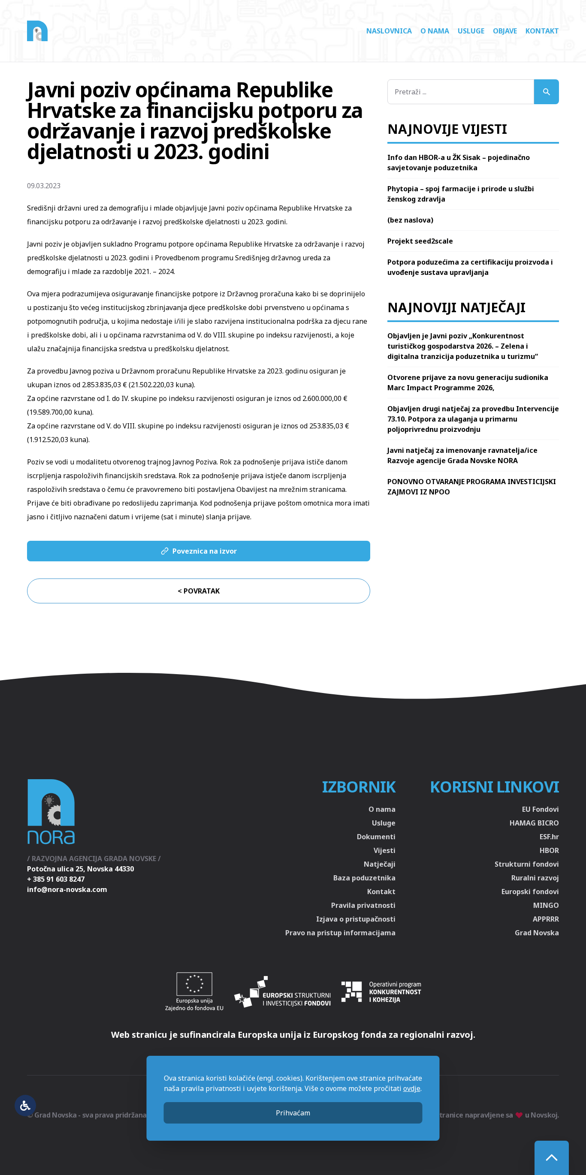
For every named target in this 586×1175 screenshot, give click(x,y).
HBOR (549, 850)
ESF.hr (549, 836)
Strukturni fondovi (527, 864)
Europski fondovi (530, 891)
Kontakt (542, 31)
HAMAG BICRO (534, 823)
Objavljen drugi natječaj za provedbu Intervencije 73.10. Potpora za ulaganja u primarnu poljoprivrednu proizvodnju (473, 419)
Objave (505, 31)
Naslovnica (389, 31)
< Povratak (199, 591)
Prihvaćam (293, 1113)
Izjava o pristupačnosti (356, 919)
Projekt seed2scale (420, 241)
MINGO (546, 905)
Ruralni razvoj (535, 878)
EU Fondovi (540, 809)
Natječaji (380, 864)
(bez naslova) (410, 220)
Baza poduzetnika (364, 878)
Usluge (471, 31)
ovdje (411, 1088)
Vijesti (385, 850)
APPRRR (546, 919)
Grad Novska (537, 932)
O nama (434, 31)
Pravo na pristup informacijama (340, 932)
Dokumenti (376, 836)
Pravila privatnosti (363, 905)
